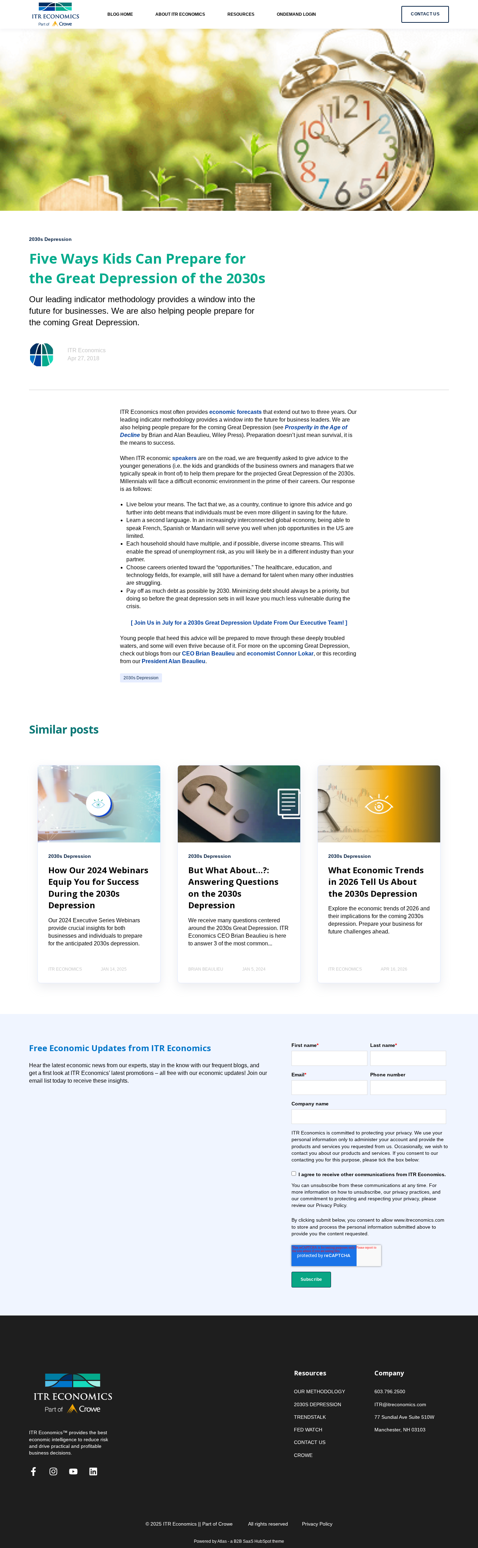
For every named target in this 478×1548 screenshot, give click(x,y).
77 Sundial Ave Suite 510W (404, 1417)
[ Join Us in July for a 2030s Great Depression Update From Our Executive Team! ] (239, 623)
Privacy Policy (317, 1524)
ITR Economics (87, 350)
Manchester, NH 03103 (400, 1429)
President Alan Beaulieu (173, 661)
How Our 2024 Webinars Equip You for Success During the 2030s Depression (98, 887)
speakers (184, 458)
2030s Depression (141, 677)
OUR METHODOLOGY (319, 1391)
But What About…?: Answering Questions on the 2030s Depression (233, 887)
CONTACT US (309, 1442)
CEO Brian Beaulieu (208, 654)
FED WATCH (308, 1429)
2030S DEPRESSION (317, 1404)
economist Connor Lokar (280, 654)
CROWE (303, 1455)
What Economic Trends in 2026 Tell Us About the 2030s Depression (376, 881)
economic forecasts (235, 412)
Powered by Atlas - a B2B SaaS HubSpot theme (239, 1541)
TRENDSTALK (310, 1417)
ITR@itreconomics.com (400, 1404)
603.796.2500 (389, 1391)
